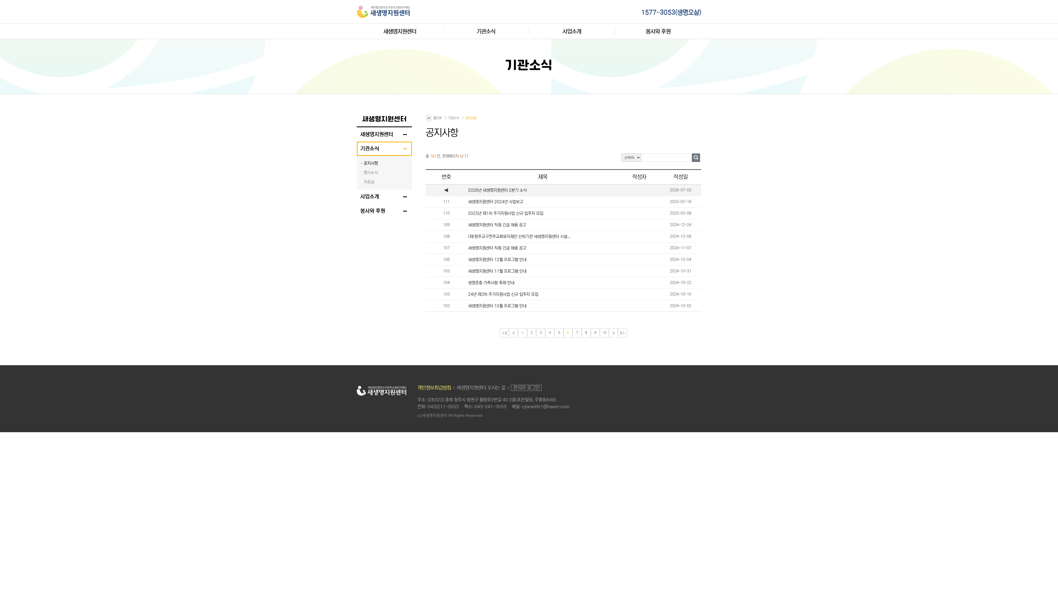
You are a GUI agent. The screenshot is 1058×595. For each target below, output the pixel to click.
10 (604, 332)
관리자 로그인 (526, 388)
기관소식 (486, 31)
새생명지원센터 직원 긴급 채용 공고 (497, 225)
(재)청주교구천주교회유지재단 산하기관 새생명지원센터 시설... (519, 236)
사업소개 (572, 31)
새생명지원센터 (400, 31)
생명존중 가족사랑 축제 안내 (491, 282)
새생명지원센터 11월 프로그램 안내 (497, 271)
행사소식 (371, 172)
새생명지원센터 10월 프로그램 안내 (497, 306)
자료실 (369, 182)
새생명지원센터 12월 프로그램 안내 (497, 259)
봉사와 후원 (658, 31)
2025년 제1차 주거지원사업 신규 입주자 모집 (505, 213)
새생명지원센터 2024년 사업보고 (495, 201)
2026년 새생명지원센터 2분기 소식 (497, 190)
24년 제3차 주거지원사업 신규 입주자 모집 (503, 294)
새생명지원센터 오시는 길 (481, 388)
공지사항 (371, 163)
